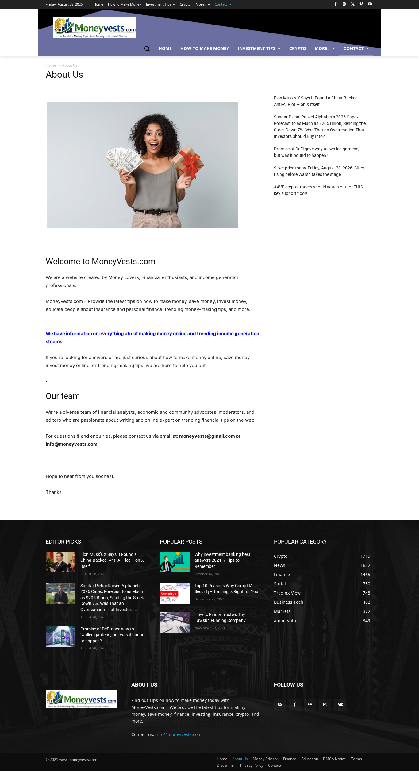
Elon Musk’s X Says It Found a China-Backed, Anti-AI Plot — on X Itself (316, 101)
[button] (147, 48)
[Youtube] (369, 4)
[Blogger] (280, 705)
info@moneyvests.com (179, 734)
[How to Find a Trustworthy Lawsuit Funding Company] (175, 622)
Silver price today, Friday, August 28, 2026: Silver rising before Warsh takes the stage (319, 171)
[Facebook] (335, 4)
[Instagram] (344, 4)
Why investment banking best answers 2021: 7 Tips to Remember (222, 560)
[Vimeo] (361, 4)
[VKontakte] (340, 705)
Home (51, 65)
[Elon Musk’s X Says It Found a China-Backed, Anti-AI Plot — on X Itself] (60, 562)
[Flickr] (310, 705)
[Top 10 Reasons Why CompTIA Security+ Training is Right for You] (175, 593)
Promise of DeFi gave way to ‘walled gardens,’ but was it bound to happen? (317, 152)
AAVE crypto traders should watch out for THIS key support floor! (318, 190)
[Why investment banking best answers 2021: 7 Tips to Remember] (175, 562)
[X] (352, 4)
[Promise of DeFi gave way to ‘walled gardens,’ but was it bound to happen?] (60, 636)
